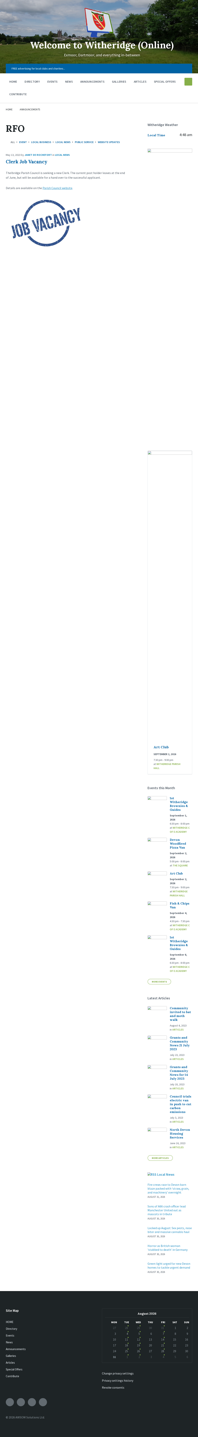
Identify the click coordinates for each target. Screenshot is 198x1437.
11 (126, 1339)
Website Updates (109, 142)
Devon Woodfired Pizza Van (178, 843)
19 (138, 1345)
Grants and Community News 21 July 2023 (180, 1043)
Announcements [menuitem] (92, 81)
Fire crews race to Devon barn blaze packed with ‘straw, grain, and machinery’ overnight (168, 1188)
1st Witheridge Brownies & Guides (179, 804)
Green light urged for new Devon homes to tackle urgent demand (169, 1265)
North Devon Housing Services (180, 1133)
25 (126, 1351)
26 (138, 1351)
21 (162, 1345)
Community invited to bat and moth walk (180, 1014)
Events (10, 1335)
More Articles (160, 1158)
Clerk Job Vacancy (26, 162)
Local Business (41, 142)
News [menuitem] (69, 81)
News (9, 1342)
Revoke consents (113, 1387)
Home (9, 109)
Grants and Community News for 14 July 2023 (179, 1072)
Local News (63, 142)
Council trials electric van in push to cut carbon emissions (180, 1104)
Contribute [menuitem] (18, 94)
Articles (178, 1029)
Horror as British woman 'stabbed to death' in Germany (168, 1248)
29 (138, 1328)
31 (162, 1328)
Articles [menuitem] (140, 81)
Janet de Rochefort (38, 155)
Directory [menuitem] (32, 81)
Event (23, 142)
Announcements (30, 109)
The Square (180, 865)
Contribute (12, 1376)
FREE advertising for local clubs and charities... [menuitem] (38, 68)
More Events (159, 981)
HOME (9, 1322)
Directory (11, 1329)
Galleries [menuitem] (119, 81)
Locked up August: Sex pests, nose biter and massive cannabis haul (170, 1230)
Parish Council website (57, 188)
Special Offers (14, 1369)
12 (138, 1339)
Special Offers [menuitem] (165, 81)
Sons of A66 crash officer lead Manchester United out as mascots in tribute (167, 1210)
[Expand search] (188, 82)
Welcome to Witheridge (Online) (102, 45)
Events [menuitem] (52, 81)
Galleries (11, 1356)
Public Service (84, 142)
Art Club (161, 747)
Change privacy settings (118, 1373)
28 (126, 1328)
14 (162, 1339)
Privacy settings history (117, 1380)
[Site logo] (99, 36)
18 (126, 1345)
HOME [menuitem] (13, 81)
